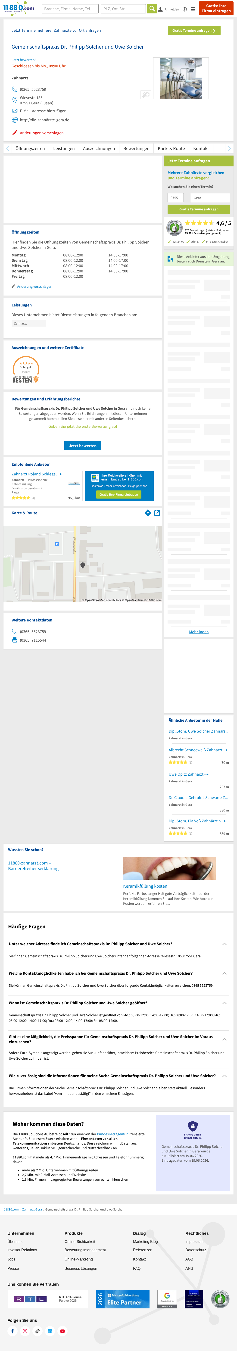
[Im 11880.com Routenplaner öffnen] (147, 512)
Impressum (194, 1242)
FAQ (136, 1268)
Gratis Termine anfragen (192, 30)
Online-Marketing (79, 1259)
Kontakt (201, 148)
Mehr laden (199, 631)
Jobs (11, 1259)
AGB (189, 1259)
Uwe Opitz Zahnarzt (186, 774)
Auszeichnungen (99, 148)
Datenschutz (195, 1250)
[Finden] (152, 8)
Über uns (14, 1242)
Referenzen (142, 1250)
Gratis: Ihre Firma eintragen (216, 8)
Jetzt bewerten (83, 445)
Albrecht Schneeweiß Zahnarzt (195, 749)
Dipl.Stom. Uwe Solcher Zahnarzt (198, 731)
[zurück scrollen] (7, 148)
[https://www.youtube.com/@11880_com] (62, 1331)
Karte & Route (171, 148)
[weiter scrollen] (229, 148)
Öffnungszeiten (30, 148)
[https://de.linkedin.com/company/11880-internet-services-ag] (50, 1331)
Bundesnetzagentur (112, 1134)
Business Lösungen (81, 1268)
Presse (13, 1268)
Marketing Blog (145, 1242)
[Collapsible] (224, 944)
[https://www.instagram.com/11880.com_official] (25, 1331)
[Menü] (195, 8)
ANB (189, 1268)
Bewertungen (136, 148)
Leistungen (64, 148)
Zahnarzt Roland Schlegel (34, 474)
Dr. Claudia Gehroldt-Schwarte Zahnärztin (199, 797)
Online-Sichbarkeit (80, 1242)
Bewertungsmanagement (85, 1250)
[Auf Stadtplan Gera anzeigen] (157, 512)
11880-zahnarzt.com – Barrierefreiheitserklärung (33, 865)
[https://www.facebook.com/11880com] (12, 1331)
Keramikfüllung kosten (145, 886)
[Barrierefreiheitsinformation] (187, 8)
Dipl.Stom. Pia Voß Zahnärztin (195, 821)
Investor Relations (22, 1250)
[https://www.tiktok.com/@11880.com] (37, 1331)
